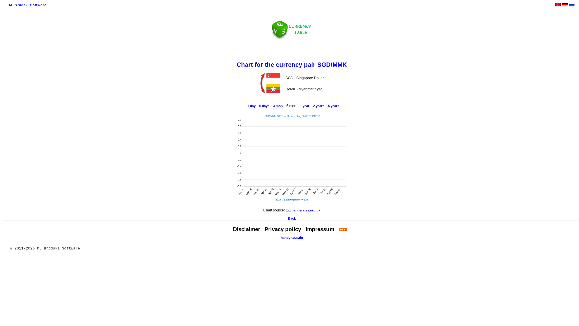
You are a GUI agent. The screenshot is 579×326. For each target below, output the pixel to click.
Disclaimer (246, 229)
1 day (251, 106)
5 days (264, 106)
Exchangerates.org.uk (303, 210)
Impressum (320, 229)
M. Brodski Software (27, 5)
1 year (304, 106)
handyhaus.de (292, 238)
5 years (333, 106)
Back (292, 218)
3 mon (278, 106)
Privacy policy (283, 229)
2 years (318, 106)
